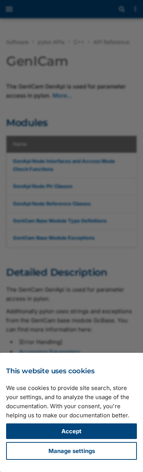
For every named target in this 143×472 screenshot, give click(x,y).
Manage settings (71, 451)
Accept (71, 431)
